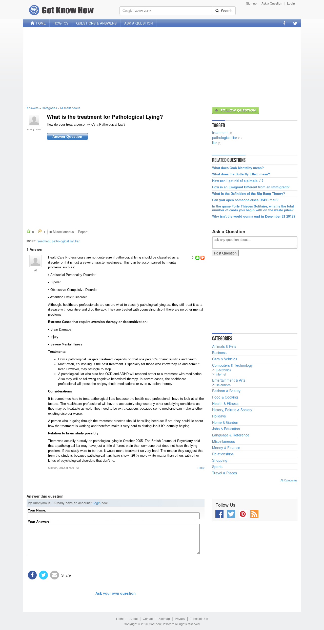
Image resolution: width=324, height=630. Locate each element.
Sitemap (164, 619)
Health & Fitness (225, 403)
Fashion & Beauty (226, 390)
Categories (49, 108)
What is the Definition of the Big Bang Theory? (248, 193)
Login (291, 3)
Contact (148, 619)
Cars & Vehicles (224, 358)
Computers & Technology (232, 365)
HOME (40, 23)
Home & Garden (225, 422)
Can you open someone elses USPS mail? (245, 200)
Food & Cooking (225, 397)
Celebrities (223, 385)
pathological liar (63, 241)
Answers (32, 108)
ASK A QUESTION (138, 23)
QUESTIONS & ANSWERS (96, 23)
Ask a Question (271, 3)
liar (77, 241)
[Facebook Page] (284, 23)
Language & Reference (230, 434)
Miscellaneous (70, 108)
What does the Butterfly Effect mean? (241, 174)
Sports (217, 466)
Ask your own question (115, 593)
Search (225, 10)
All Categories (288, 480)
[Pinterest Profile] (243, 514)
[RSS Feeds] (254, 514)
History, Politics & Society (232, 409)
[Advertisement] (162, 66)
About (134, 619)
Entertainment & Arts (228, 380)
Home (120, 619)
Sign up (251, 3)
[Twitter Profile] (295, 23)
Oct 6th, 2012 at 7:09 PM (63, 467)
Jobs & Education (226, 428)
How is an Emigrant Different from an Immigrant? (251, 187)
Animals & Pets (224, 346)
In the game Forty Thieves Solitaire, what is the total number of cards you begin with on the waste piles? (253, 208)
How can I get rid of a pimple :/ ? (238, 180)
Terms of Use (199, 619)
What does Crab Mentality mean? (238, 168)
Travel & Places (224, 472)
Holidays (219, 415)
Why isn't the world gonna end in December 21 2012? (253, 216)
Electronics (223, 370)
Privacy (180, 619)
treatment (43, 241)
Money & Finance (226, 447)
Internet (221, 374)
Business (219, 352)
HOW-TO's (61, 23)
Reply (201, 467)
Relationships (223, 453)
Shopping (219, 460)
